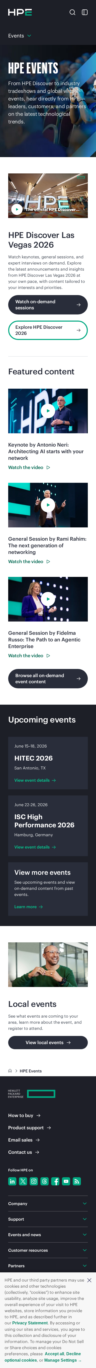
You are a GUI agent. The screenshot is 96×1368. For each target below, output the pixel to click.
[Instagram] (34, 1181)
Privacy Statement (30, 1323)
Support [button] (16, 1219)
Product (26, 1128)
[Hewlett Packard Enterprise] (20, 12)
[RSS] (77, 1181)
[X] (23, 1181)
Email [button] (20, 1140)
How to (20, 1115)
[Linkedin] (12, 1181)
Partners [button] (16, 1265)
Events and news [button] (24, 1234)
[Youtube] (66, 1181)
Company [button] (17, 1203)
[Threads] (44, 1181)
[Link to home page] (10, 1070)
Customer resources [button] (28, 1250)
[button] (89, 1280)
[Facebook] (55, 1181)
